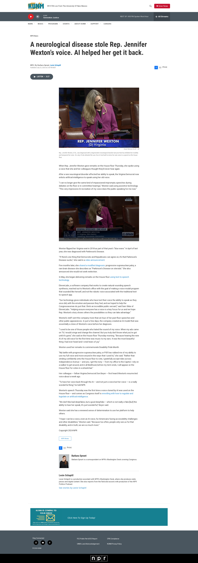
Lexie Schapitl (55, 65)
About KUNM (80, 24)
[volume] (38, 16)
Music (40, 24)
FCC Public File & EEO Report (87, 539)
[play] (31, 16)
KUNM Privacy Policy (114, 544)
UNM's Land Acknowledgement (88, 544)
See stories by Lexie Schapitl (72, 487)
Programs (53, 24)
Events (66, 24)
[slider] (41, 16)
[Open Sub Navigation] (35, 24)
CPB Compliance (113, 539)
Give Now (163, 6)
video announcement (95, 260)
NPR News (34, 36)
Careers (107, 24)
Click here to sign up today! (81, 517)
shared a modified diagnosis (92, 265)
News (30, 24)
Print (164, 67)
